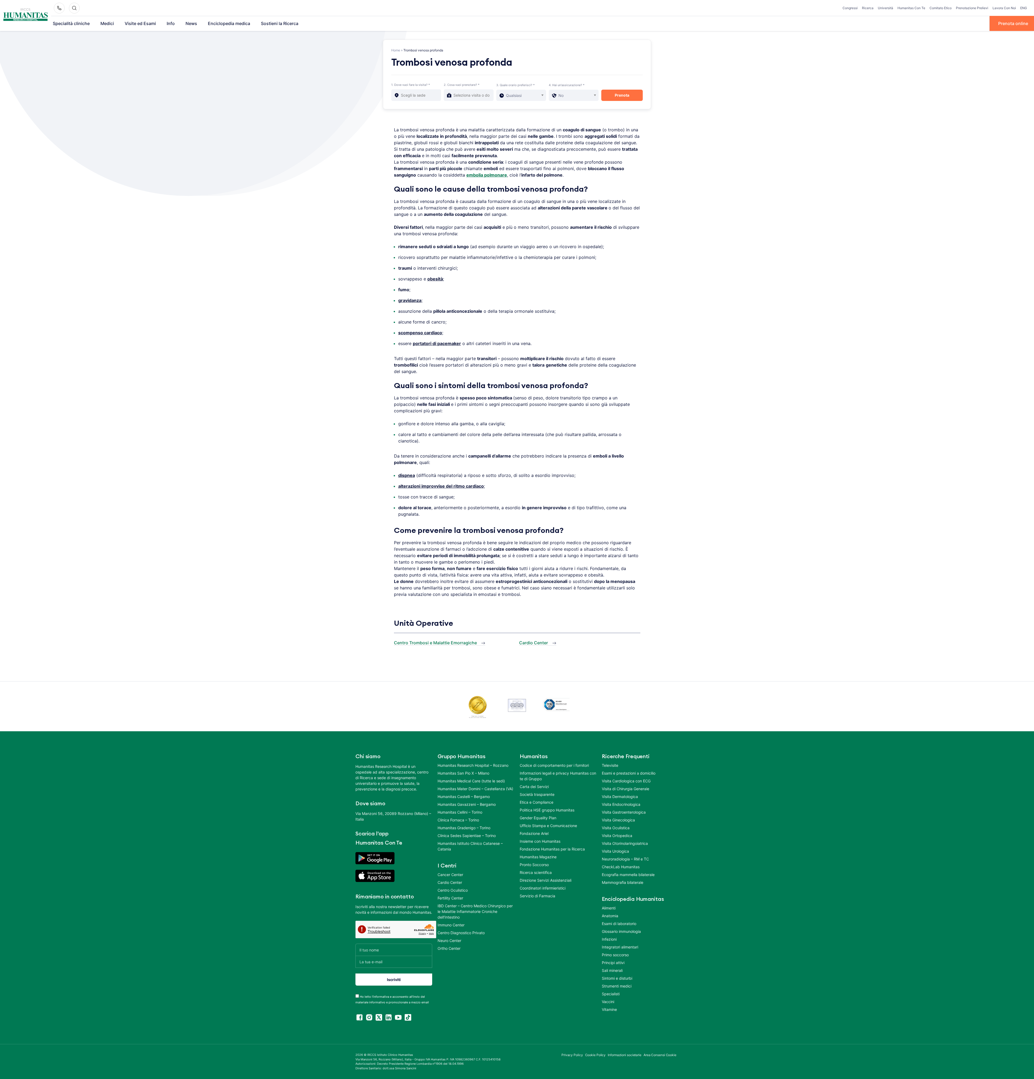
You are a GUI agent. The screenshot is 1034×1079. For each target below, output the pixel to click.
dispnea (406, 475)
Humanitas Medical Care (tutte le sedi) (471, 781)
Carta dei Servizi (534, 786)
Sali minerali (612, 970)
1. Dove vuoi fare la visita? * (410, 85)
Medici (107, 23)
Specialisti (611, 994)
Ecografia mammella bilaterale (628, 874)
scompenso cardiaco (420, 332)
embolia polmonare (486, 175)
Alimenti (609, 908)
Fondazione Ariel (534, 833)
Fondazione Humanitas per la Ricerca (552, 849)
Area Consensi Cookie (660, 1055)
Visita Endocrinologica (621, 804)
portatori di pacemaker (437, 343)
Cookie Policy (595, 1055)
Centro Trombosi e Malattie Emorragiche (435, 642)
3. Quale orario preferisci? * (515, 85)
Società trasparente (537, 794)
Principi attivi (613, 962)
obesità (435, 279)
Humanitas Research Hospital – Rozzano (473, 765)
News (191, 23)
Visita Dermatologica (620, 796)
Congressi (850, 8)
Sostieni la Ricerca (279, 23)
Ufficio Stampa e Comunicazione (548, 825)
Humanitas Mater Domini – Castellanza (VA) (475, 788)
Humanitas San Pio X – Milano (463, 773)
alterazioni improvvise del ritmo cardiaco (441, 486)
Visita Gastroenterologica (624, 812)
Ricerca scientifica (536, 872)
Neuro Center (449, 940)
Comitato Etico (941, 8)
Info (171, 23)
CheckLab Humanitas (621, 866)
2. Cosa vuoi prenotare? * (462, 85)
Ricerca (868, 8)
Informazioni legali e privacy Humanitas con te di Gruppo (558, 776)
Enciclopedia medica (229, 23)
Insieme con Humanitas (540, 841)
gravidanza (409, 300)
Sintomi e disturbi (617, 978)
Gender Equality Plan (538, 818)
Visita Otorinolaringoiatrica (625, 843)
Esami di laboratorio (619, 923)
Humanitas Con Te (911, 8)
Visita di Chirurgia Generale (625, 788)
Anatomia (610, 915)
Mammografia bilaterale (622, 882)
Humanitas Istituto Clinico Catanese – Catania (470, 846)
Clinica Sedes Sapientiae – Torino (467, 835)
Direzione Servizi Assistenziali (545, 880)
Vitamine (609, 1009)
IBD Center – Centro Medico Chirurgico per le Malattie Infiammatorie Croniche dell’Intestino (475, 911)
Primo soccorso (615, 955)
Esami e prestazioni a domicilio (628, 773)
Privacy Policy (572, 1055)
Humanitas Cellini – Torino (460, 812)
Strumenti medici (616, 986)
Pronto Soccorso (534, 864)
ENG (1023, 8)
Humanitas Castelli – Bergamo (464, 796)
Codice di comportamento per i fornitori (554, 765)
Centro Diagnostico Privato (461, 932)
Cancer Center (450, 874)
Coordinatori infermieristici (542, 888)
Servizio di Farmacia (537, 896)
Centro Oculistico (453, 890)
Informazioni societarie (624, 1055)
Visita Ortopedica (617, 835)
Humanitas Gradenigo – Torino (464, 827)
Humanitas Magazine (538, 857)
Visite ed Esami (140, 23)
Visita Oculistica (616, 827)
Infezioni (609, 939)
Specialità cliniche (71, 23)
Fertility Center (450, 898)
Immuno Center (451, 925)
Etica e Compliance (536, 802)
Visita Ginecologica (618, 820)
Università (885, 8)
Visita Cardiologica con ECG (626, 781)
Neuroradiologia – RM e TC (625, 859)
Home (395, 50)
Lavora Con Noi (1004, 8)
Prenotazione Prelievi (972, 8)
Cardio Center (533, 642)
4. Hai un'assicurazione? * (567, 85)
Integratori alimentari (620, 947)
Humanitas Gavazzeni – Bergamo (467, 804)
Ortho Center (449, 948)
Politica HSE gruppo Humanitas (547, 810)
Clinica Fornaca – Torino (458, 820)
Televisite (610, 765)
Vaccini (608, 1001)
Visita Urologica (615, 851)
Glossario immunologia (621, 931)
